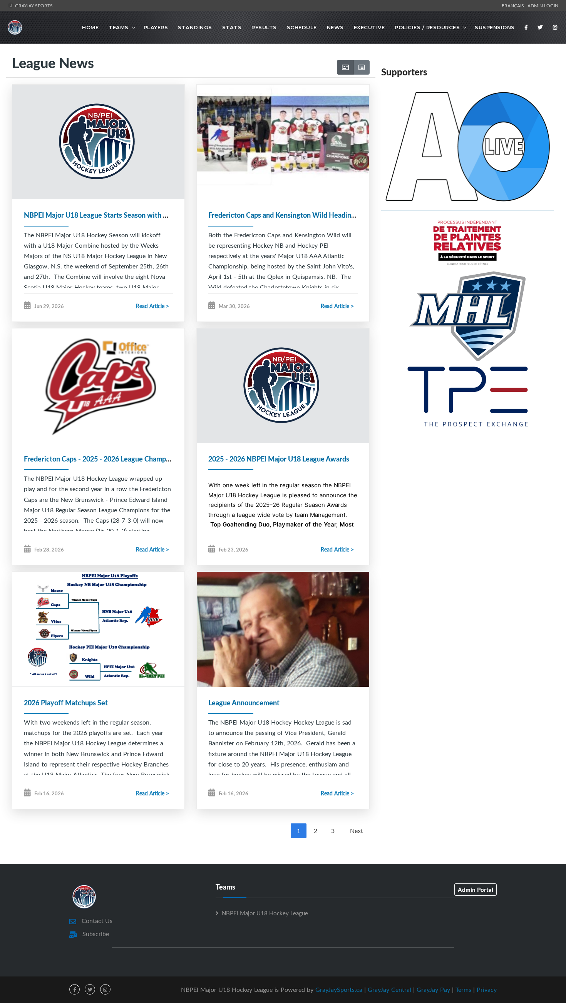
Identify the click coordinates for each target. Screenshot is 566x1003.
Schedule (302, 27)
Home (90, 27)
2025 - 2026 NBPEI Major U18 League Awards (278, 459)
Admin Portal (475, 889)
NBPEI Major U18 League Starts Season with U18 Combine (114, 215)
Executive (369, 27)
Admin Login (542, 5)
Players (156, 27)
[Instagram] (555, 27)
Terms (463, 989)
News (335, 27)
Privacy (487, 989)
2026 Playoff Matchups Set (66, 703)
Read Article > (152, 306)
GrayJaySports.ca (338, 989)
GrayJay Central (389, 989)
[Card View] (345, 67)
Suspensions (495, 27)
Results (264, 27)
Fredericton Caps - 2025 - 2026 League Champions (101, 459)
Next (356, 830)
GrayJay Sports (33, 5)
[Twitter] (540, 27)
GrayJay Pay (433, 989)
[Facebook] (526, 27)
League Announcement (244, 703)
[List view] (361, 67)
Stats (232, 27)
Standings (195, 27)
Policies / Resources (427, 27)
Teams (119, 27)
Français (514, 5)
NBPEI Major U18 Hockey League (265, 913)
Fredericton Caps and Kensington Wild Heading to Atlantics (300, 215)
